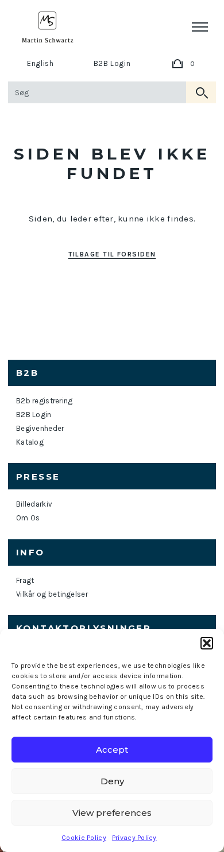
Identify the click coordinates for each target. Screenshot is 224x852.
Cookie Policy (83, 838)
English (40, 63)
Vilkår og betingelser (52, 594)
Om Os (28, 517)
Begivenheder (40, 428)
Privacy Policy (134, 838)
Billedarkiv (34, 504)
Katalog (30, 442)
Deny (112, 781)
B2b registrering (44, 400)
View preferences (112, 812)
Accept (112, 749)
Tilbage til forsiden (112, 254)
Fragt (25, 580)
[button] (207, 643)
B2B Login (112, 63)
